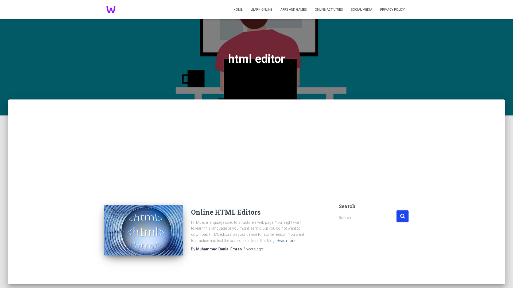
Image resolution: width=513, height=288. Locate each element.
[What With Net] (111, 9)
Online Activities (329, 9)
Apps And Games (293, 9)
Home (238, 9)
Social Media (361, 9)
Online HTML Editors (226, 212)
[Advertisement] (256, 156)
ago (253, 249)
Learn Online (261, 9)
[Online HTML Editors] (143, 230)
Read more (286, 240)
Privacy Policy (392, 9)
